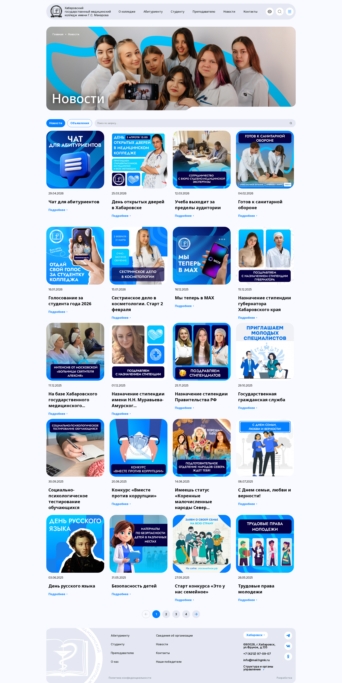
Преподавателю (204, 12)
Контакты (250, 12)
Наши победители (169, 661)
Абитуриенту (153, 12)
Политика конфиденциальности (130, 677)
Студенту (177, 12)
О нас (115, 661)
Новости (229, 12)
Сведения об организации (174, 635)
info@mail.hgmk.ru (256, 660)
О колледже (127, 12)
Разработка (284, 677)
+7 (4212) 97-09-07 (257, 653)
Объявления (79, 123)
